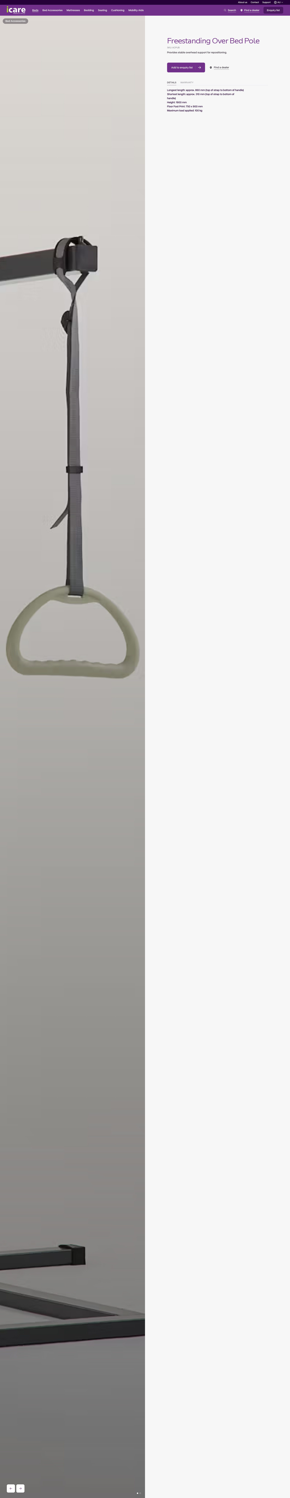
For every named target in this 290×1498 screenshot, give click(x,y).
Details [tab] (171, 82)
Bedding (89, 10)
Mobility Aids (136, 10)
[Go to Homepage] (16, 10)
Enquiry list (273, 10)
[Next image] (20, 1488)
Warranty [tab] (186, 82)
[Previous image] (11, 1488)
